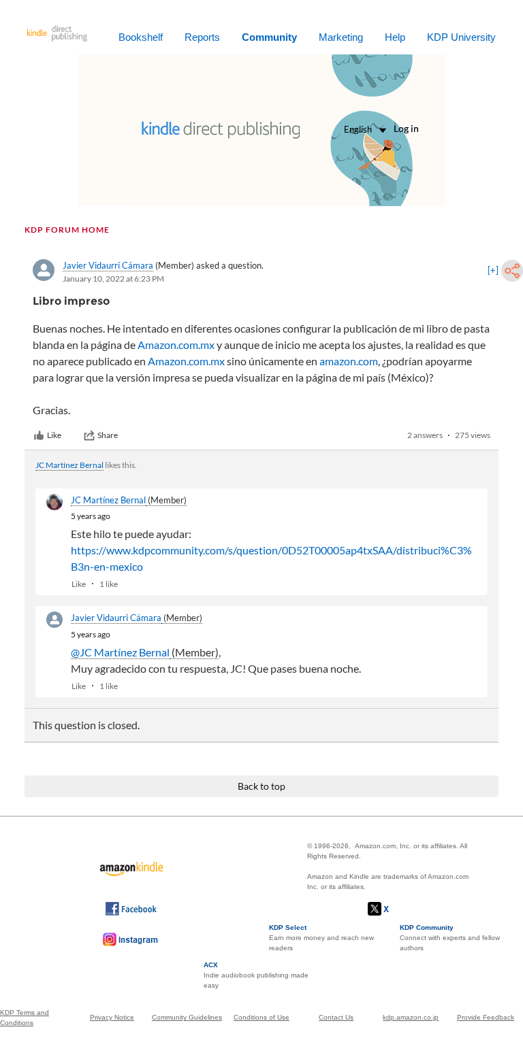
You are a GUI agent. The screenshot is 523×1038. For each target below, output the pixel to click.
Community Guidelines (187, 1017)
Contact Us (336, 1017)
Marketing (341, 37)
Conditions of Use (261, 1017)
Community (269, 37)
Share (107, 435)
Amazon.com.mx (176, 344)
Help (395, 37)
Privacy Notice (112, 1017)
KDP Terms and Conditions (24, 1017)
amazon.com (348, 360)
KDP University (461, 37)
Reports (202, 37)
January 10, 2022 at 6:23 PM (113, 278)
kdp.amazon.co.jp (411, 1017)
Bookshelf (140, 37)
